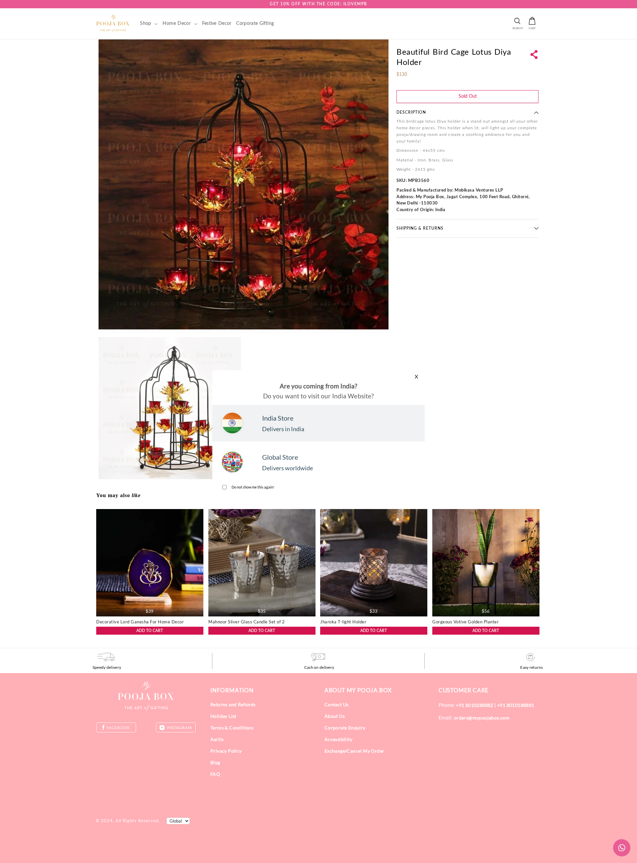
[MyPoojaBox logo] (113, 23)
